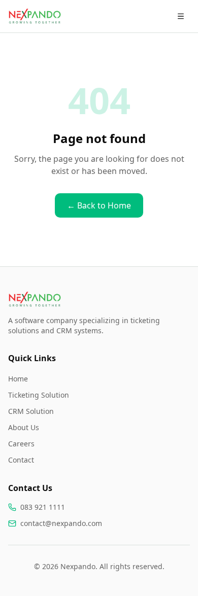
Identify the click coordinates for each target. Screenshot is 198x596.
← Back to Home (99, 205)
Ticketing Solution (38, 395)
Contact (21, 460)
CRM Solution (31, 411)
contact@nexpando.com (61, 523)
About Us (23, 427)
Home (18, 378)
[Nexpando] (34, 16)
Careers (21, 443)
